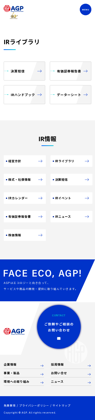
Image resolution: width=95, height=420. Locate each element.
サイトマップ (62, 405)
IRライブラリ (65, 161)
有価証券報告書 (19, 216)
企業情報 (10, 365)
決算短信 (61, 179)
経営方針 (14, 161)
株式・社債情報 (19, 179)
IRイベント (63, 198)
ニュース (57, 382)
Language (66, 10)
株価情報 (14, 235)
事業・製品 (12, 373)
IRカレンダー (18, 198)
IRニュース (63, 216)
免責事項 (10, 405)
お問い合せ (59, 373)
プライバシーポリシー (34, 405)
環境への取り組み (17, 382)
